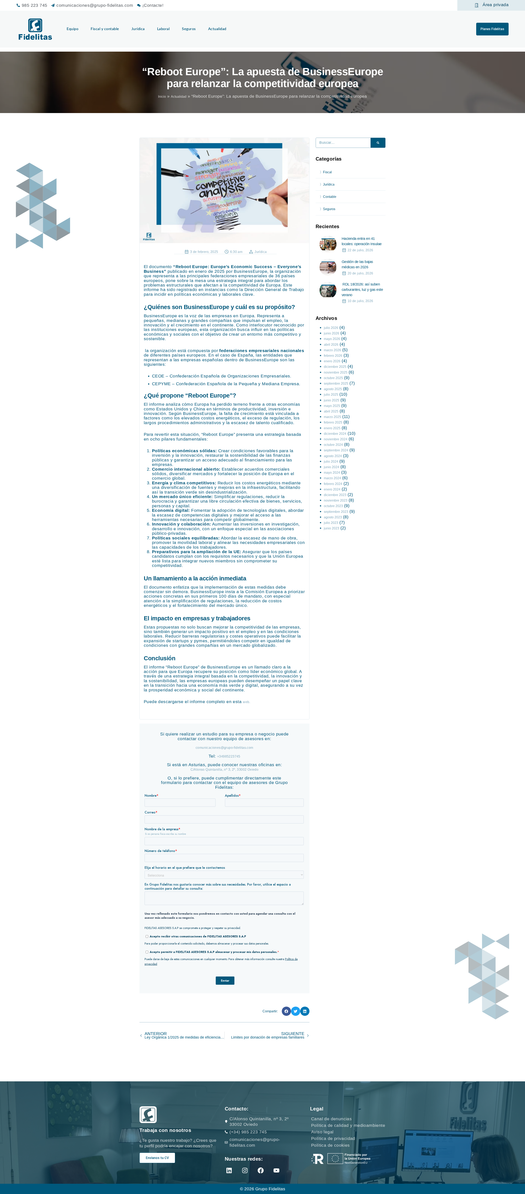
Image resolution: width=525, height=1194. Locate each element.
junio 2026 (331, 333)
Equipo (72, 29)
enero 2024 (332, 489)
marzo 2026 (332, 350)
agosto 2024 (333, 456)
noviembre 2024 (335, 439)
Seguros (189, 29)
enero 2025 (332, 428)
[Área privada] (476, 5)
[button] (286, 1011)
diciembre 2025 (335, 366)
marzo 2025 (332, 417)
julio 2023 (331, 522)
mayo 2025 (332, 406)
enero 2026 (332, 361)
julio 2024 (331, 461)
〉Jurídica (327, 184)
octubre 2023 (333, 506)
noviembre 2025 (335, 372)
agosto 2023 (333, 517)
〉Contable (328, 196)
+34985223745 (228, 756)
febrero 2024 (333, 484)
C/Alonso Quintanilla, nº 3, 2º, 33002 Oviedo (225, 769)
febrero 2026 (333, 355)
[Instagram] (245, 1170)
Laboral (163, 29)
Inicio (162, 96)
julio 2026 (331, 328)
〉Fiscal (326, 172)
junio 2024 (331, 467)
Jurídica (138, 29)
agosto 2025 (333, 389)
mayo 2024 (332, 472)
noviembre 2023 (335, 500)
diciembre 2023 (335, 495)
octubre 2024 (333, 444)
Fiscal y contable (105, 29)
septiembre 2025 (336, 383)
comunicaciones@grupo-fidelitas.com (224, 747)
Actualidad (217, 29)
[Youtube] (276, 1170)
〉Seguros (327, 209)
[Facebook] (260, 1170)
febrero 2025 (333, 422)
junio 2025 (331, 400)
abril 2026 (331, 344)
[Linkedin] (229, 1170)
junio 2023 (331, 528)
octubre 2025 (333, 378)
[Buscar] (378, 143)
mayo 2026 (332, 339)
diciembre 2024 (335, 433)
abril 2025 (331, 411)
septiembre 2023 (336, 511)
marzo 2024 (332, 478)
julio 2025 (331, 394)
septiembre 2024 (336, 450)
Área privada (496, 4)
